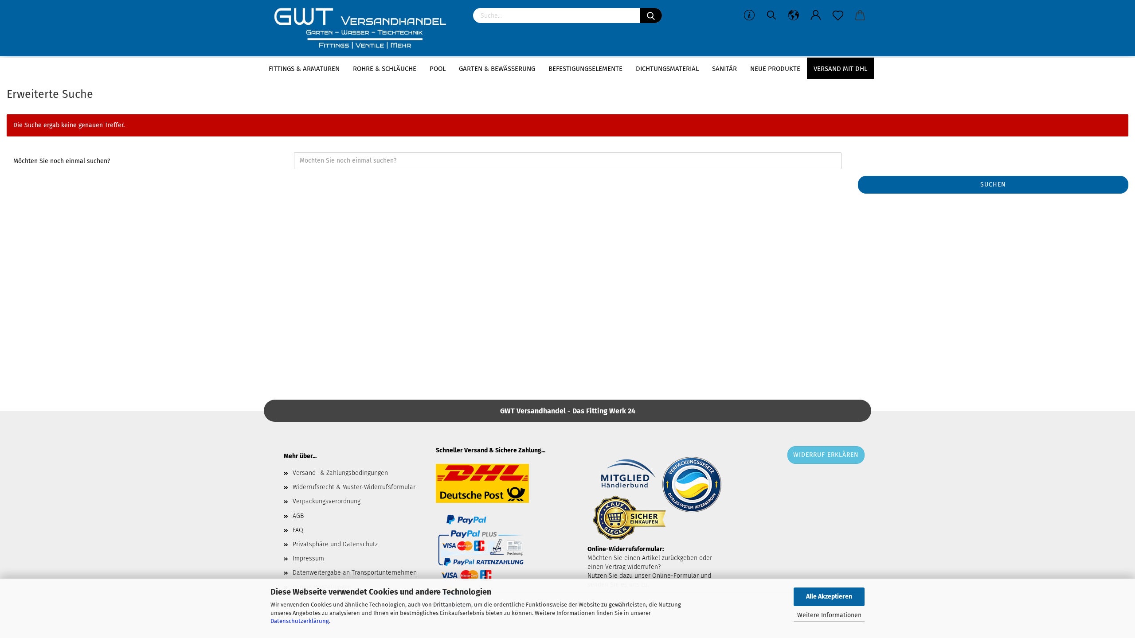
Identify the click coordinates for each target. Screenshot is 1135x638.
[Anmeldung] (816, 15)
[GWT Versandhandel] (365, 29)
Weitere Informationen (829, 615)
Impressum (308, 558)
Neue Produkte (775, 69)
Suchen (993, 184)
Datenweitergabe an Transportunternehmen (355, 572)
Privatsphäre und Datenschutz (335, 544)
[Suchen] (651, 15)
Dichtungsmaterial (667, 69)
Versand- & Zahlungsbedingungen (340, 473)
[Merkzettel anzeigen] (838, 15)
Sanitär (724, 69)
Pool (438, 69)
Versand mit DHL (840, 69)
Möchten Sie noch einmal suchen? (61, 161)
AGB (298, 516)
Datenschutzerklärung (299, 621)
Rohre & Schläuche (384, 69)
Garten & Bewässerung (497, 69)
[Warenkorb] (860, 15)
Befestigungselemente (585, 69)
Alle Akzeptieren (829, 596)
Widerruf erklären (826, 455)
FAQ (298, 530)
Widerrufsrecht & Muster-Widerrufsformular (354, 487)
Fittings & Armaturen (304, 69)
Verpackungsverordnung (326, 501)
